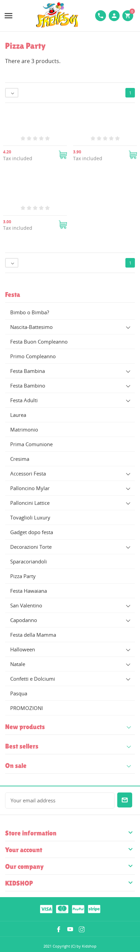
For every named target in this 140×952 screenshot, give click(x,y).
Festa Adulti (24, 400)
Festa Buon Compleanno (39, 341)
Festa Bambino (27, 385)
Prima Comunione (31, 444)
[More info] (78, 273)
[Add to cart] (63, 155)
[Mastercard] (62, 908)
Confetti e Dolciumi (32, 678)
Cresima (19, 458)
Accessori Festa (28, 473)
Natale (17, 664)
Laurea (18, 414)
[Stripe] (94, 908)
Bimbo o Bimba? (29, 312)
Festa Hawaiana (28, 590)
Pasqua (18, 693)
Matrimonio (24, 429)
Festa (12, 294)
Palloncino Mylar (30, 488)
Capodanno (23, 620)
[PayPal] (78, 908)
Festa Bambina (27, 370)
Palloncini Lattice (30, 502)
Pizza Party (23, 576)
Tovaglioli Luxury (30, 517)
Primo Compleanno (33, 356)
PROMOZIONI (26, 708)
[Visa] (46, 908)
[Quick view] (61, 273)
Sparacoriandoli (28, 561)
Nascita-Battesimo (31, 326)
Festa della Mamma (33, 634)
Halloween (22, 649)
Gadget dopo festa (31, 532)
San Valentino (26, 605)
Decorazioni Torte (31, 546)
